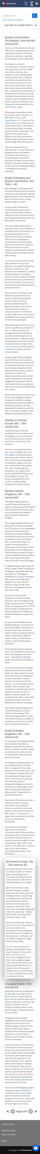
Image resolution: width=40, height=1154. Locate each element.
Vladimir (12, 813)
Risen (10, 1071)
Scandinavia (11, 871)
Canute (9, 928)
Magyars (12, 455)
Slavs (7, 330)
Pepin (11, 117)
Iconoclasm (9, 311)
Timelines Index (8, 1130)
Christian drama (19, 1093)
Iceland (20, 914)
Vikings (22, 877)
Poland (21, 657)
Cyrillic (13, 724)
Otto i (7, 651)
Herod (17, 1101)
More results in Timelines (13, 20)
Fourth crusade (11, 346)
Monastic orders (16, 107)
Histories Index (8, 1124)
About (4, 1141)
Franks (21, 893)
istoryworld (11, 3)
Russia (29, 413)
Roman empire (11, 996)
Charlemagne (10, 120)
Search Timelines (9, 1134)
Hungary (22, 566)
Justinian (19, 72)
